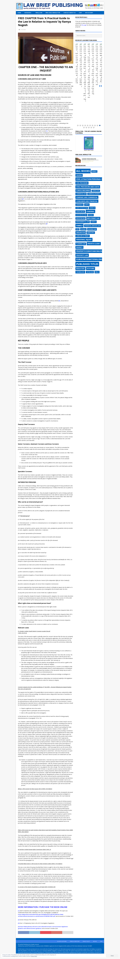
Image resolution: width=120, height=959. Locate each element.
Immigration (80, 232)
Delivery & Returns (61, 941)
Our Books (27, 12)
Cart (80, 12)
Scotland (90, 268)
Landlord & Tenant (82, 236)
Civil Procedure (82, 183)
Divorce (91, 215)
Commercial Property (94, 193)
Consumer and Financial (87, 201)
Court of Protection (81, 207)
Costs (87, 204)
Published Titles (87, 264)
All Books (83, 171)
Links (101, 941)
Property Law (82, 255)
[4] (59, 300)
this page (84, 25)
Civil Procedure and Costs (87, 187)
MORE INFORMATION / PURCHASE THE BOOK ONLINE (42, 907)
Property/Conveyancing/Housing (92, 251)
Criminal (90, 211)
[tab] (99, 125)
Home (19, 12)
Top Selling (90, 272)
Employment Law (93, 218)
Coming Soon (95, 190)
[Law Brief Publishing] (60, 10)
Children (79, 175)
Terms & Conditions (74, 941)
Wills (97, 272)
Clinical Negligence (83, 190)
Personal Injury (84, 239)
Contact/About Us (69, 12)
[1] (47, 131)
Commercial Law (81, 194)
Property (79, 247)
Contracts (79, 204)
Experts (93, 222)
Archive (95, 941)
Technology (80, 272)
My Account (89, 12)
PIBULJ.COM (39, 12)
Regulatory (80, 268)
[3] (18, 923)
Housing (83, 229)
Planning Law (80, 244)
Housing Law (92, 229)
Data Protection (81, 215)
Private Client (94, 244)
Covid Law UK (80, 211)
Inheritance (90, 232)
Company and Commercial (87, 197)
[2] (18, 919)
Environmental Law (82, 222)
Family (79, 225)
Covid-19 (92, 208)
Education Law (80, 218)
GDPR (77, 229)
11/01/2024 (23, 29)
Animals (94, 171)
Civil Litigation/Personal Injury (92, 179)
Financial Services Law (92, 226)
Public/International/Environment (94, 259)
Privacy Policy (86, 941)
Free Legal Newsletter (53, 12)
